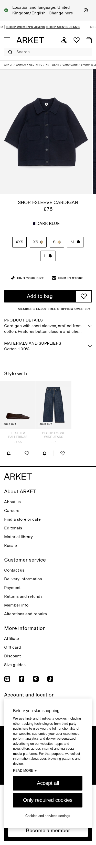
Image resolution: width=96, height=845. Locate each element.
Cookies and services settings (47, 816)
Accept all (48, 783)
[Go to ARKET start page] (30, 40)
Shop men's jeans (59, 27)
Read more (25, 770)
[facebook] (21, 679)
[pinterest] (36, 679)
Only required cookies (47, 800)
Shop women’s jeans (21, 27)
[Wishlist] (76, 40)
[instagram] (7, 679)
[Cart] (89, 40)
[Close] (86, 10)
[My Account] (64, 40)
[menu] (7, 40)
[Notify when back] (9, 453)
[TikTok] (50, 679)
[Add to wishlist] (83, 296)
